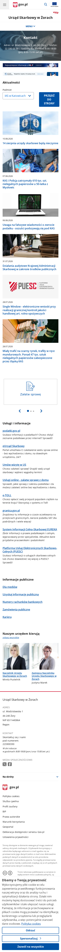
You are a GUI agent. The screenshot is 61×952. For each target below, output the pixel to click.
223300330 (8, 744)
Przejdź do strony (49, 99)
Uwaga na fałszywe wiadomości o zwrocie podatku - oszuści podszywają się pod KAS (29, 226)
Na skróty (8, 776)
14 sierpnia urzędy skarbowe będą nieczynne (30, 143)
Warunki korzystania (14, 821)
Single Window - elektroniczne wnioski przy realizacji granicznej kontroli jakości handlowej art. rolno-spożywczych (29, 310)
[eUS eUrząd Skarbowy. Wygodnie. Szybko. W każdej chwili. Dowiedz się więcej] (31, 74)
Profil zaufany (10, 806)
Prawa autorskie (11, 816)
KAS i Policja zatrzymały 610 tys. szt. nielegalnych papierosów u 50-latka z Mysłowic (25, 184)
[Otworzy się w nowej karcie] (5, 764)
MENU (29, 26)
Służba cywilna (11, 801)
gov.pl (14, 787)
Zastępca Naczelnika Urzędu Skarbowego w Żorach (44, 676)
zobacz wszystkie (11, 637)
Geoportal (8, 826)
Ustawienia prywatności (15, 837)
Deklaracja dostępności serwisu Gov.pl (23, 832)
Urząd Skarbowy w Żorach (30, 17)
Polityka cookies (11, 796)
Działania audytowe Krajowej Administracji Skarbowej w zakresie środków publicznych (29, 267)
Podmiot (15, 90)
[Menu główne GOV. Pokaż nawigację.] (4, 4)
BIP (4, 811)
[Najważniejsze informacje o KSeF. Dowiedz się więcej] (31, 65)
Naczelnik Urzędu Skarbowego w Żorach (15, 674)
